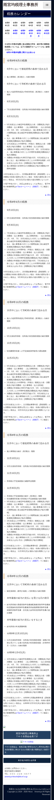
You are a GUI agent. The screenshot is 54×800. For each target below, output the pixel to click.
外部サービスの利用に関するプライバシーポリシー (29, 789)
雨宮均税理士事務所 (20, 4)
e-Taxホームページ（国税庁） (28, 187)
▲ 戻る (48, 195)
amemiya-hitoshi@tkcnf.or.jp (16, 777)
